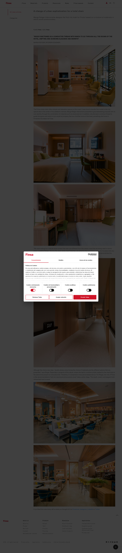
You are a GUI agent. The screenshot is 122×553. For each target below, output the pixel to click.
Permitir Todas (85, 297)
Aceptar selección (61, 297)
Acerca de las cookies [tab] (86, 260)
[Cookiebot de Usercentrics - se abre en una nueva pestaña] (89, 254)
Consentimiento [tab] (36, 260)
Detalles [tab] (61, 260)
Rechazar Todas (37, 297)
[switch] (51, 290)
